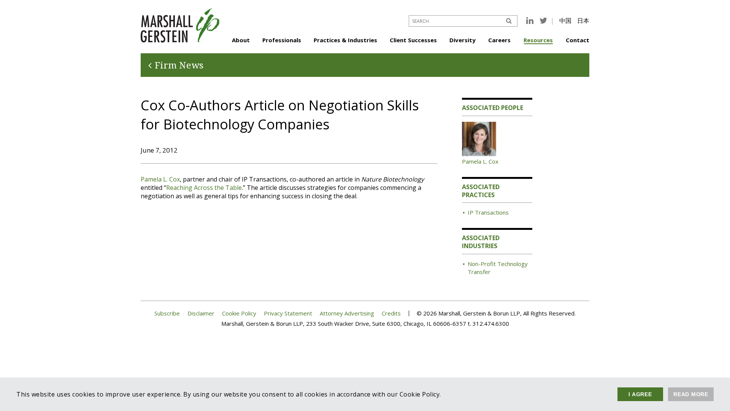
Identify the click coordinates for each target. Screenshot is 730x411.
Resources (538, 40)
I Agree (640, 394)
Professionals (281, 40)
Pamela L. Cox (160, 179)
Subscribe (167, 313)
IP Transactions (488, 212)
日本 (583, 20)
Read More (690, 394)
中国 (565, 20)
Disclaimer (200, 313)
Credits (391, 313)
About (241, 40)
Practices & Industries (345, 40)
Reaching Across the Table (204, 187)
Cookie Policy (239, 313)
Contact (577, 40)
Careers (499, 40)
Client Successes (413, 40)
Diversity (462, 40)
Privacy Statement (288, 313)
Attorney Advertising (347, 313)
